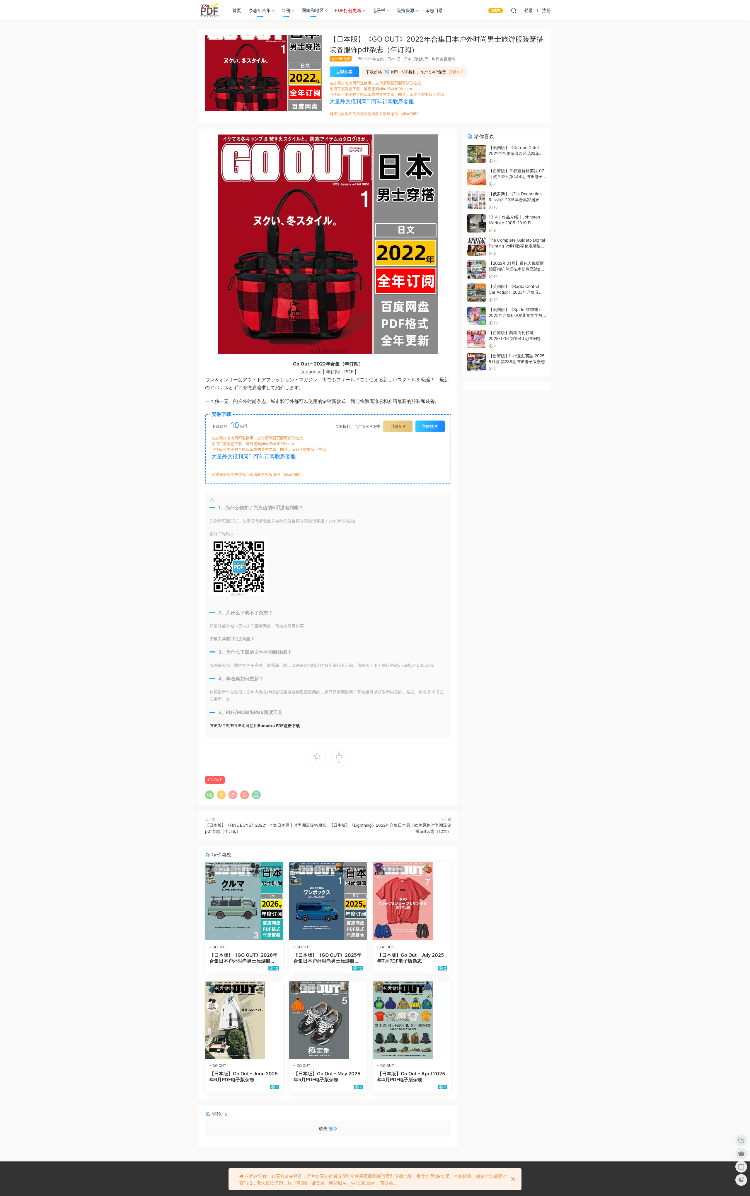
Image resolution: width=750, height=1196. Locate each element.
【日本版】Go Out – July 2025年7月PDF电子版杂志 (410, 958)
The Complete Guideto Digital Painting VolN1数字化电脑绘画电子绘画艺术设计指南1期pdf (517, 246)
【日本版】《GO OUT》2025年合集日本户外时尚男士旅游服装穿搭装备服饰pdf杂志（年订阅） (328, 958)
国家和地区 (313, 10)
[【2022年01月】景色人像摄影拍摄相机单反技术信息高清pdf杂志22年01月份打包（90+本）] (476, 269)
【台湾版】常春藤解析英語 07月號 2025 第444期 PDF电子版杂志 (516, 176)
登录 (333, 1128)
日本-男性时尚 (416, 59)
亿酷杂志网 (209, 10)
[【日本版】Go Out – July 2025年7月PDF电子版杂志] (412, 901)
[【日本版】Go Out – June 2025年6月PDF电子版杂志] (244, 1020)
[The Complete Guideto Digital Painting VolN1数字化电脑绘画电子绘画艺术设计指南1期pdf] (476, 246)
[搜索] (514, 10)
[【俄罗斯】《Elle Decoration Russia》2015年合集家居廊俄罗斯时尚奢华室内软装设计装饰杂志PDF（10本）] (476, 200)
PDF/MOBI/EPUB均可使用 (254, 725)
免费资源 (405, 10)
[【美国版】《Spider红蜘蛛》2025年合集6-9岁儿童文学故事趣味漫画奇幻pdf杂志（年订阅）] (476, 316)
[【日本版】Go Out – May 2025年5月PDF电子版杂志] (328, 1020)
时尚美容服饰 (443, 59)
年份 (286, 10)
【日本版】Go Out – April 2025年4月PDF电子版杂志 (411, 1076)
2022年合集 (373, 59)
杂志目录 (434, 10)
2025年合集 (304, 869)
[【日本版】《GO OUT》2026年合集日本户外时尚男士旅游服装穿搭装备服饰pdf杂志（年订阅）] (244, 901)
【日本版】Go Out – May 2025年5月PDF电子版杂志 (327, 1076)
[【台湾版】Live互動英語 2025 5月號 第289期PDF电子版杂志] (476, 362)
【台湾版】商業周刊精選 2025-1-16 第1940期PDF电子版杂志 (516, 338)
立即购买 (344, 71)
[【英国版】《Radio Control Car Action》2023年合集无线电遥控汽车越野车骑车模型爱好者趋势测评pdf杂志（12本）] (476, 292)
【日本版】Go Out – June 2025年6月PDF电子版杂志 (243, 1076)
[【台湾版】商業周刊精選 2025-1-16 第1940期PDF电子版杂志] (476, 339)
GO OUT (215, 780)
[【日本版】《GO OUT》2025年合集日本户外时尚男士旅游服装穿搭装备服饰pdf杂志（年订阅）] (328, 901)
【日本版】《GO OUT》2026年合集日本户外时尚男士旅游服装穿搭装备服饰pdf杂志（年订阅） (243, 958)
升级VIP (456, 72)
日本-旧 (393, 59)
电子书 (379, 10)
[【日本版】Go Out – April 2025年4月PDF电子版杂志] (412, 1020)
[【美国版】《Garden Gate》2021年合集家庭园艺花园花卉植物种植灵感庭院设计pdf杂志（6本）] (476, 154)
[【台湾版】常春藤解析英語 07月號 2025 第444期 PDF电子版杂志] (476, 177)
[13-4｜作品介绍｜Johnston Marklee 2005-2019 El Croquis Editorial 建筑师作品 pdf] (476, 223)
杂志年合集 (260, 10)
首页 (236, 10)
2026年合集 (220, 869)
